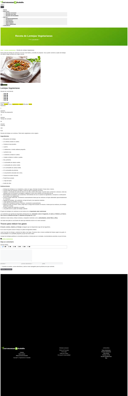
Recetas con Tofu (11, 14)
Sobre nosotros (21, 353)
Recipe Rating (4, 244)
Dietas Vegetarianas (106, 350)
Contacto (22, 352)
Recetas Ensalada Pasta (106, 356)
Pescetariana (9, 21)
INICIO (5, 10)
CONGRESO (6, 25)
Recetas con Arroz (11, 13)
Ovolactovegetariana (12, 18)
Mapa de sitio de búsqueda (22, 355)
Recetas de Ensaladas (12, 15)
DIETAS (5, 17)
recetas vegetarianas (10, 50)
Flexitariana (9, 20)
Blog (106, 358)
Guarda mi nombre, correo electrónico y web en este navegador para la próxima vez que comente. (28, 266)
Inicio (2, 50)
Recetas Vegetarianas (106, 351)
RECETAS (6, 11)
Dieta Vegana (9, 22)
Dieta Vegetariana (11, 24)
